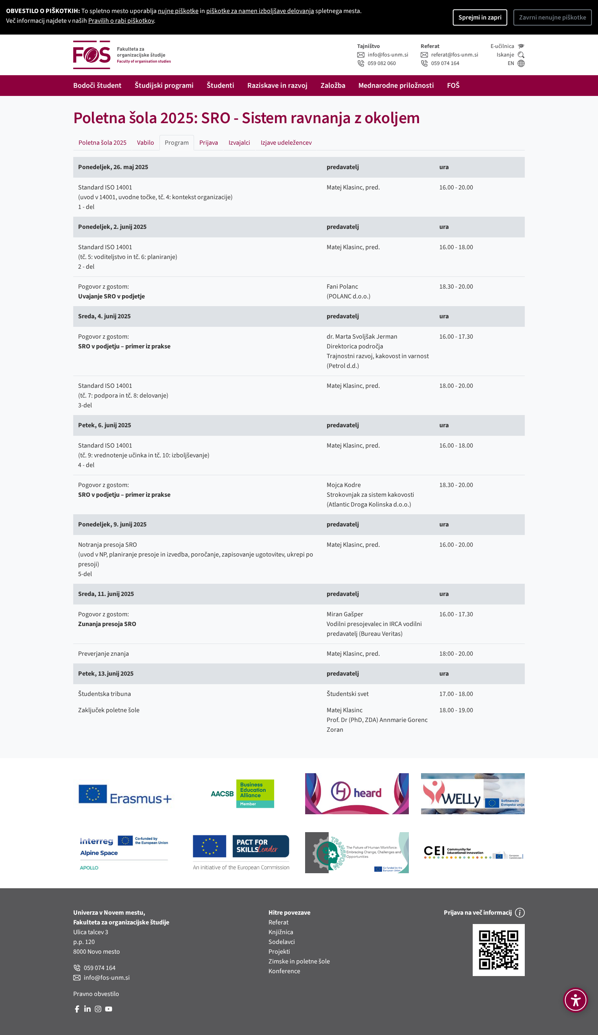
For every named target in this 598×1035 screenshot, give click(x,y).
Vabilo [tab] (145, 142)
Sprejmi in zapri (480, 17)
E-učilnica (502, 46)
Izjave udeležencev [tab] (286, 142)
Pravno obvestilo (96, 993)
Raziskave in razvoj (277, 85)
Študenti (220, 85)
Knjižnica (280, 932)
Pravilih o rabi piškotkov (121, 20)
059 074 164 (445, 63)
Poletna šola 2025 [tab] (103, 142)
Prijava (208, 142)
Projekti (279, 951)
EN (511, 63)
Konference (284, 971)
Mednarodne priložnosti (396, 85)
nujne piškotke (178, 11)
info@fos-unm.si (388, 55)
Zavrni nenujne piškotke (552, 17)
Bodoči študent (97, 85)
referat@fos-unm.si (454, 55)
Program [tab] (177, 142)
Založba (333, 85)
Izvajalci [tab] (239, 142)
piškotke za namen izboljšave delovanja (260, 11)
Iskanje (505, 55)
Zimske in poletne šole (299, 961)
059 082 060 (382, 63)
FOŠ (453, 85)
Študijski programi (164, 85)
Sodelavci (281, 941)
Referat (278, 922)
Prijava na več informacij (478, 912)
